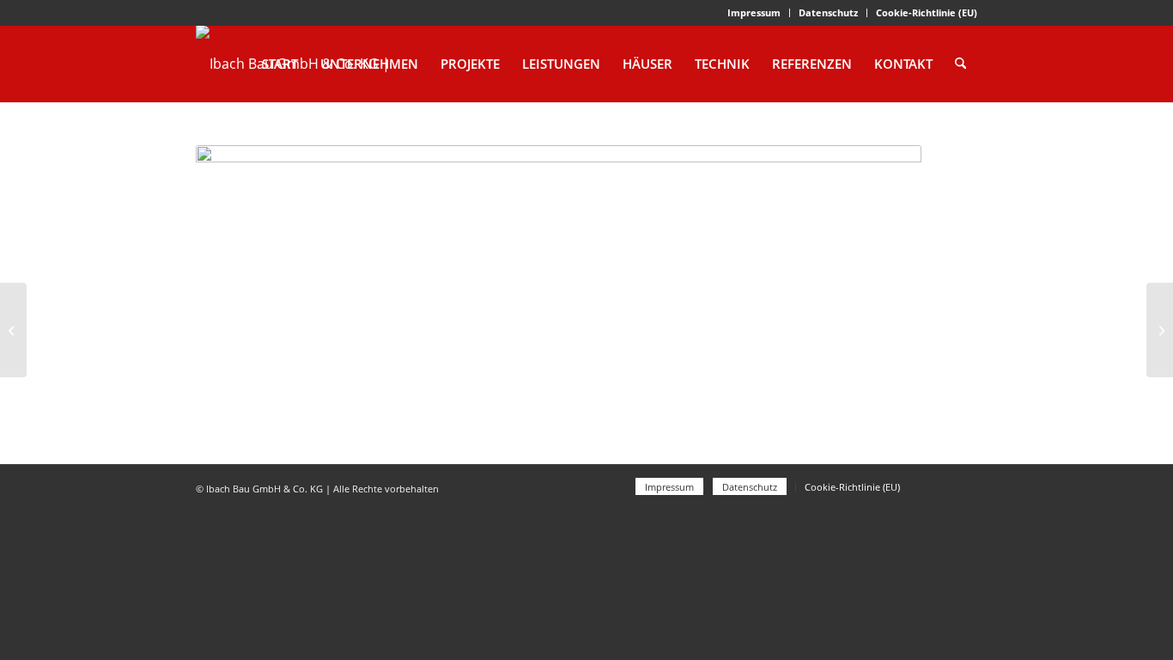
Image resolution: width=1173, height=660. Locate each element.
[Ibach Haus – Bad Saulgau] (13, 330)
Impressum (754, 12)
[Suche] (960, 63)
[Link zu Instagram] (964, 486)
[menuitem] (754, 13)
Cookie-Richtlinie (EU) (926, 12)
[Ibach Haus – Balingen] (1159, 330)
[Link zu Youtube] (938, 486)
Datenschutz (828, 12)
